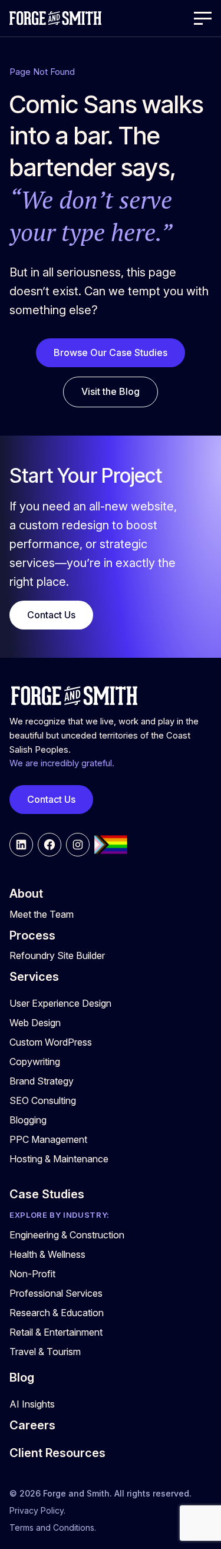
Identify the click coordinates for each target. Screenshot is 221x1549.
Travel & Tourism (45, 1351)
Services (34, 977)
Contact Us (51, 615)
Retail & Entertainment (56, 1332)
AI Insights (32, 1404)
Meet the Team (41, 914)
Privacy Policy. (37, 1510)
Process (32, 935)
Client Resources (57, 1453)
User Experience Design (60, 1003)
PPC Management (48, 1139)
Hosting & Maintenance (58, 1159)
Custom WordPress (50, 1042)
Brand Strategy (41, 1081)
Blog (21, 1377)
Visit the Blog (110, 391)
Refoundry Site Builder (57, 955)
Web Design (35, 1023)
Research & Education (56, 1313)
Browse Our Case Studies (110, 352)
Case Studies (46, 1194)
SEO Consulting (42, 1100)
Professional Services (56, 1293)
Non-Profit (32, 1274)
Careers (32, 1425)
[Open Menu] (203, 18)
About (26, 893)
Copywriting (34, 1061)
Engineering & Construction (66, 1235)
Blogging (28, 1120)
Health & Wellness (47, 1254)
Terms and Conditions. (52, 1527)
